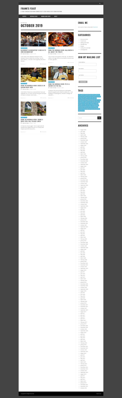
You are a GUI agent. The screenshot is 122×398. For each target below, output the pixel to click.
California (83, 96)
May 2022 (82, 213)
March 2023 (83, 195)
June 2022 (82, 211)
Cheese (88, 96)
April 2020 (82, 256)
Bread (94, 94)
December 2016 (84, 325)
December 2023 (84, 180)
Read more (23, 64)
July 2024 (82, 168)
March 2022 (83, 216)
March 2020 (83, 258)
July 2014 (82, 375)
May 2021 (82, 233)
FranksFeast (83, 41)
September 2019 (84, 268)
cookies (94, 98)
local (83, 105)
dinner (88, 100)
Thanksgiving (93, 109)
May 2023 (82, 192)
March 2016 (83, 341)
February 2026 (83, 136)
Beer (91, 94)
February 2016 (83, 343)
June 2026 (82, 131)
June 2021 (82, 232)
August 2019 (83, 270)
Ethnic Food (97, 100)
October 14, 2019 (32, 89)
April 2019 (82, 277)
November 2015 (84, 348)
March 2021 (83, 237)
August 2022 (83, 207)
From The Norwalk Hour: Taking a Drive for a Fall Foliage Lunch (32, 120)
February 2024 (83, 176)
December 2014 (84, 367)
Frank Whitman (26, 53)
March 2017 (83, 320)
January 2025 (83, 157)
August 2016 (83, 332)
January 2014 (83, 382)
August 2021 (83, 228)
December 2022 (84, 201)
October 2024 (83, 162)
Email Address (82, 62)
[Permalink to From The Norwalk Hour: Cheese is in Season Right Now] (33, 74)
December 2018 (84, 284)
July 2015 (82, 355)
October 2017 (83, 308)
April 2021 (82, 235)
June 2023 (82, 190)
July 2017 (82, 313)
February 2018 (83, 301)
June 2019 (82, 273)
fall (79, 102)
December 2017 (84, 304)
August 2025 (83, 145)
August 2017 (83, 311)
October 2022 (83, 204)
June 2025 (82, 149)
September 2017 (84, 310)
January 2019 (83, 282)
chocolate (98, 96)
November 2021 (84, 223)
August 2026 (83, 129)
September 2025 (84, 143)
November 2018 (84, 285)
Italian (79, 105)
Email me (95, 27)
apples (79, 94)
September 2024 (84, 164)
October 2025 (83, 142)
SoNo (96, 107)
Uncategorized (24, 48)
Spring (83, 109)
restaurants (87, 107)
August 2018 (83, 291)
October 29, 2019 (60, 53)
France (90, 102)
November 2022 (84, 202)
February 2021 (83, 239)
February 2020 (83, 259)
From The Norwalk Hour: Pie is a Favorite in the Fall (59, 85)
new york (92, 105)
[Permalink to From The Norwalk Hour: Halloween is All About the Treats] (61, 39)
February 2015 (83, 363)
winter (82, 110)
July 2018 (82, 292)
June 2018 (82, 294)
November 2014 (84, 369)
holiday (83, 103)
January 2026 (83, 138)
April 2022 (82, 214)
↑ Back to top (98, 393)
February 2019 (83, 280)
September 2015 (84, 351)
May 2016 (82, 337)
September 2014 (84, 372)
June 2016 (82, 336)
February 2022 (83, 218)
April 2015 (82, 360)
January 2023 (83, 199)
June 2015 (82, 356)
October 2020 (83, 246)
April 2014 (82, 379)
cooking (80, 100)
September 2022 (84, 206)
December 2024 (84, 159)
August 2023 (83, 187)
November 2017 (84, 306)
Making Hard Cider (84, 42)
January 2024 (83, 178)
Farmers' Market (84, 102)
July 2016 (82, 334)
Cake (79, 96)
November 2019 (84, 265)
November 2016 (84, 327)
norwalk (97, 105)
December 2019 (84, 263)
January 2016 (83, 344)
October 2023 (83, 183)
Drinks (92, 100)
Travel (98, 109)
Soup (79, 109)
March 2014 (83, 381)
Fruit (98, 102)
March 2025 (83, 154)
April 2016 (82, 339)
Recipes (82, 46)
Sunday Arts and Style (85, 48)
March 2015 (83, 362)
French (94, 102)
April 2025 (82, 152)
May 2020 (82, 254)
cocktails (89, 98)
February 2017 (83, 322)
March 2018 (83, 299)
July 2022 (82, 209)
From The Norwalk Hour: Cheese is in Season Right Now (33, 86)
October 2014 (83, 370)
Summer (87, 109)
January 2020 (83, 261)
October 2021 (83, 225)
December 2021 (84, 221)
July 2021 (82, 230)
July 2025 (82, 147)
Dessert (84, 100)
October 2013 (83, 388)
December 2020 (84, 242)
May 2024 (82, 171)
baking (87, 94)
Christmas (80, 98)
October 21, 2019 (60, 87)
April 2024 (82, 173)
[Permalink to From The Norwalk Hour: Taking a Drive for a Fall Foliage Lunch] (33, 108)
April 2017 (82, 318)
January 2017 (83, 324)
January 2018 (83, 303)
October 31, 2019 (32, 53)
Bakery (83, 94)
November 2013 (84, 386)
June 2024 (82, 169)
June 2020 (82, 252)
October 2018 (83, 287)
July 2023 (82, 188)
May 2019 (82, 275)
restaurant (81, 107)
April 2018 (82, 298)
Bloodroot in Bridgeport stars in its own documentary (33, 51)
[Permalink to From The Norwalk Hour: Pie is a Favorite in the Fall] (61, 73)
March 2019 (83, 278)
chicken (93, 96)
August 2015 (83, 353)
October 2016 (83, 329)
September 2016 (84, 330)
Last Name (81, 75)
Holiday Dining (89, 103)
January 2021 (83, 240)
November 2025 (84, 140)
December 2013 (84, 384)
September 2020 (84, 247)
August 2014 (83, 374)
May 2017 (82, 317)
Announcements (84, 39)
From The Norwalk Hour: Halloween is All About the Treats (61, 51)
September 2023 (84, 185)
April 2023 (82, 194)
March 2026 (83, 135)
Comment (44, 97)
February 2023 (83, 197)
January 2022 (83, 220)
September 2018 (84, 289)
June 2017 (82, 315)
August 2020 (83, 249)
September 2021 (84, 226)
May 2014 (82, 377)
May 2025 (82, 150)
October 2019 (83, 266)
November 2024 (84, 161)
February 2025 (83, 155)
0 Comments (43, 64)
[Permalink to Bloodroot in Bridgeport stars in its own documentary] (33, 39)
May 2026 (82, 133)
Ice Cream (96, 103)
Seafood (93, 107)
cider (85, 98)
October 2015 (83, 350)
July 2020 (82, 251)
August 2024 (83, 166)
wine (79, 110)
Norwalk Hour (51, 48)
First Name (81, 68)
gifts (79, 103)
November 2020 (84, 244)
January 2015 (83, 365)
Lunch (87, 105)
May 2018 (82, 296)
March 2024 (83, 174)
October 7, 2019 (32, 123)
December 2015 (84, 346)
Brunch (98, 94)
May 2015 (82, 358)
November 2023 (84, 181)
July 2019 (82, 272)
